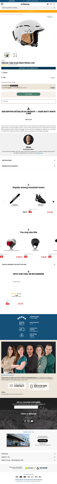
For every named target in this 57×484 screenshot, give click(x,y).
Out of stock (28, 94)
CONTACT (19, 385)
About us (5, 457)
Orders (4, 454)
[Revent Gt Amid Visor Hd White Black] (11, 243)
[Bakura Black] (16, 286)
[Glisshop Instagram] (28, 421)
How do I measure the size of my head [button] (14, 264)
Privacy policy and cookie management (33, 479)
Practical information (12, 460)
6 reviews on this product (12, 64)
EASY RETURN (12, 1)
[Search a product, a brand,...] (54, 7)
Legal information (19, 479)
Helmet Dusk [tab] (28, 119)
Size (3, 77)
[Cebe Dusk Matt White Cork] (28, 33)
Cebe (3, 61)
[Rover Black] (40, 198)
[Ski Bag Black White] (15, 198)
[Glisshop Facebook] (25, 421)
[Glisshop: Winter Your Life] (25, 4)
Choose (52, 87)
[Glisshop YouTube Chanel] (32, 421)
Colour (4, 72)
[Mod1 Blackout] (35, 243)
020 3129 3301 (39, 153)
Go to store (42, 440)
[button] (28, 160)
